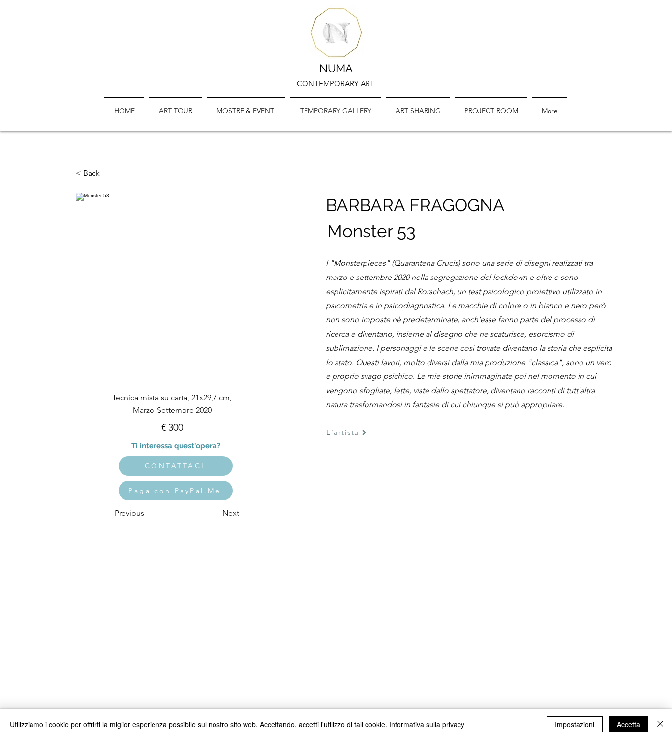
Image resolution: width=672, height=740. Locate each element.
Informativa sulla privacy (426, 724)
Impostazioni (574, 724)
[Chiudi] (660, 724)
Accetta (628, 724)
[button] (335, 106)
